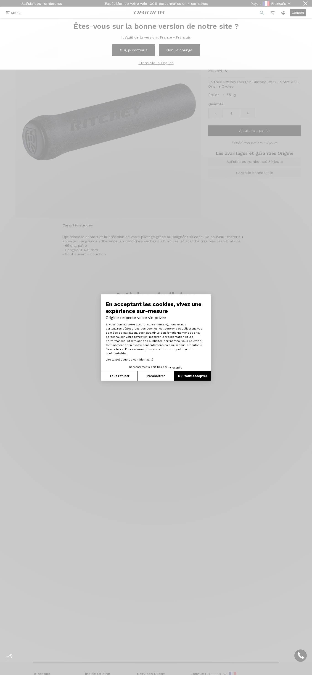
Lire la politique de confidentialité (129, 359)
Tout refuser (119, 376)
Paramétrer (156, 376)
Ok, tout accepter (192, 376)
